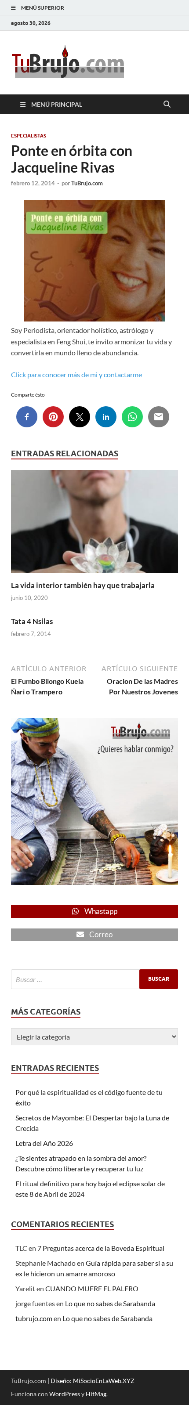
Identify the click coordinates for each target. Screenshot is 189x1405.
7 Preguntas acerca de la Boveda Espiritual (100, 1248)
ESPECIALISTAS (28, 136)
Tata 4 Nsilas (32, 621)
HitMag (96, 1394)
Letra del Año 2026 (44, 1143)
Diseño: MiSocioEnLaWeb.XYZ (92, 1380)
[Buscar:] (94, 979)
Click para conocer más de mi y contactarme (76, 374)
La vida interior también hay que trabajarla (83, 585)
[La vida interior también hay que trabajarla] (94, 524)
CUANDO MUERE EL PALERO (91, 1288)
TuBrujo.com (87, 183)
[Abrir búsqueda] (167, 104)
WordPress (64, 1394)
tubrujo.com (33, 1318)
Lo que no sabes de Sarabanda (110, 1303)
